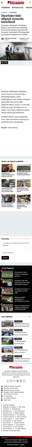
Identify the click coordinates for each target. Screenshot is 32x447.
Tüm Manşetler (8, 396)
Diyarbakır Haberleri (9, 405)
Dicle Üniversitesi (19, 411)
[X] (11, 380)
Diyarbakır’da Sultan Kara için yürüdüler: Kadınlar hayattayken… (8, 205)
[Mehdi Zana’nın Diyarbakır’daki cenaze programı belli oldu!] (8, 168)
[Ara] (30, 2)
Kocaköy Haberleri (20, 428)
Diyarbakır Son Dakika (9, 407)
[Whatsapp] (24, 380)
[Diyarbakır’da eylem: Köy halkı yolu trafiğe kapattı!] (24, 183)
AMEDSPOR (18, 338)
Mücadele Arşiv (7, 413)
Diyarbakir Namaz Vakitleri (11, 390)
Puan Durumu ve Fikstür (11, 394)
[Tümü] (29, 316)
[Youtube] (17, 380)
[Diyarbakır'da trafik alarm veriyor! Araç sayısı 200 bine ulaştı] (8, 183)
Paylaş (5, 62)
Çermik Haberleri (8, 425)
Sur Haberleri (21, 415)
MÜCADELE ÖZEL (18, 7)
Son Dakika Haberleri (10, 398)
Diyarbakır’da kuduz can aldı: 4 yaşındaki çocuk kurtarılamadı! (21, 351)
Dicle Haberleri (7, 426)
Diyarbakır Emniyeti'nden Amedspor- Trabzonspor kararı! (20, 342)
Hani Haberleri (19, 426)
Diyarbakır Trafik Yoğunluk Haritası (14, 392)
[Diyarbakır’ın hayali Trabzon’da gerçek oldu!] (24, 168)
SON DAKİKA (18, 321)
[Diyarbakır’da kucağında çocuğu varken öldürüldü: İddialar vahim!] (24, 198)
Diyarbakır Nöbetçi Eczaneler (12, 386)
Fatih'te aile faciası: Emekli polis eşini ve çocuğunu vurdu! (21, 334)
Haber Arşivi (7, 400)
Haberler (4, 12)
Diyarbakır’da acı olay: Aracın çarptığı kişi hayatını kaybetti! (22, 360)
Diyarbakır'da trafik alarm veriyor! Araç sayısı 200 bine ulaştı (7, 190)
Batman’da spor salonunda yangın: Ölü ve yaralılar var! (22, 325)
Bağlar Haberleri (19, 413)
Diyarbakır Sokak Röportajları (11, 430)
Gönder (5, 258)
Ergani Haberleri (7, 419)
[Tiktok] (20, 380)
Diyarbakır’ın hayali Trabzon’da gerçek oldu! (23, 173)
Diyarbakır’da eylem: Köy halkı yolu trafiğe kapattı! (23, 190)
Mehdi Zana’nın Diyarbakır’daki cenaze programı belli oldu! (8, 174)
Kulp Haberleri (7, 422)
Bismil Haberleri (22, 417)
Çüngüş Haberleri (19, 422)
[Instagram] (14, 380)
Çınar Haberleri (20, 425)
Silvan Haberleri (20, 419)
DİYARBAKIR (5, 7)
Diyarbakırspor (7, 411)
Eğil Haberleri (18, 421)
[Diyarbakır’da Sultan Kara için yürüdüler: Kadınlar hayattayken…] (8, 198)
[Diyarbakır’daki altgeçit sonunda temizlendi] (16, 51)
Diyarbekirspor (16, 409)
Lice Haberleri (7, 421)
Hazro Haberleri (7, 428)
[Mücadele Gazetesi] (15, 2)
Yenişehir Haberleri (8, 417)
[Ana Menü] (2, 2)
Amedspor (6, 409)
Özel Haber (22, 407)
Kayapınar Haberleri (8, 415)
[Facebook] (7, 380)
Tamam (22, 444)
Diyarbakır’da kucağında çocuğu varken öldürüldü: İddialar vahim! (23, 206)
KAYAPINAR (18, 356)
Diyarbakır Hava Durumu (11, 388)
